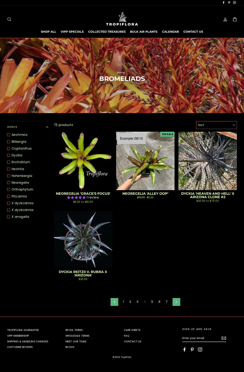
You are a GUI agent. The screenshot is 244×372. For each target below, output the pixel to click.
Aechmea (19, 135)
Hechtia (18, 169)
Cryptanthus (22, 148)
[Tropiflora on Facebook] (184, 349)
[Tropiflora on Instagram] (200, 349)
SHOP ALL (48, 31)
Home (121, 72)
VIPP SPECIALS (72, 31)
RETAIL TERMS (74, 330)
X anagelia (20, 217)
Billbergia (19, 142)
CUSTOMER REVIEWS (20, 347)
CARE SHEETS (132, 330)
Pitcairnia (19, 196)
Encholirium (21, 162)
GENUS (12, 127)
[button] (77, 197)
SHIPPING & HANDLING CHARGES (27, 341)
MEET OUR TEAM (76, 341)
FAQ (126, 336)
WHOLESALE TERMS (77, 336)
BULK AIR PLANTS (143, 31)
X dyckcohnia (22, 203)
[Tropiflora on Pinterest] (192, 349)
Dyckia (17, 155)
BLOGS (70, 347)
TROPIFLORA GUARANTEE (23, 330)
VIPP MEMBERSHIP (18, 336)
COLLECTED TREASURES (107, 31)
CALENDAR (170, 31)
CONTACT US (193, 31)
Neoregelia (20, 182)
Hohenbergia (22, 176)
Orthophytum (22, 189)
